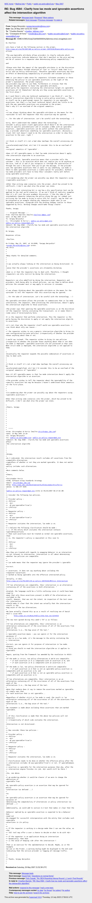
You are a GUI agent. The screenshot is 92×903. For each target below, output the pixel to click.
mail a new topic (47, 888)
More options (48, 18)
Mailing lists (20, 4)
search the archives (41, 893)
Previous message (45, 20)
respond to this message (29, 888)
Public (29, 4)
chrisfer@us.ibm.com (37, 34)
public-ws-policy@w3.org (44, 4)
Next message (31, 20)
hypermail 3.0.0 (35, 897)
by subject (57, 890)
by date (40, 890)
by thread (48, 890)
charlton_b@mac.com (34, 31)
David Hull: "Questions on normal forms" (38, 876)
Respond (38, 18)
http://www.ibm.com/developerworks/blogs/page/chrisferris (37, 485)
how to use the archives (23, 893)
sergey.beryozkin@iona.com (38, 26)
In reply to (58, 20)
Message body (27, 18)
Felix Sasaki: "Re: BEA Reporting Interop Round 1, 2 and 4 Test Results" (54, 878)
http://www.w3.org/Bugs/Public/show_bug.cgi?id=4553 (36, 616)
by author (66, 890)
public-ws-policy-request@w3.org (20, 223)
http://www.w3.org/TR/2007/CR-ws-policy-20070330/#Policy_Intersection (37, 581)
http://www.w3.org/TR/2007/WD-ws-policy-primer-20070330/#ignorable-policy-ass (40, 49)
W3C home (8, 4)
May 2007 (60, 4)
